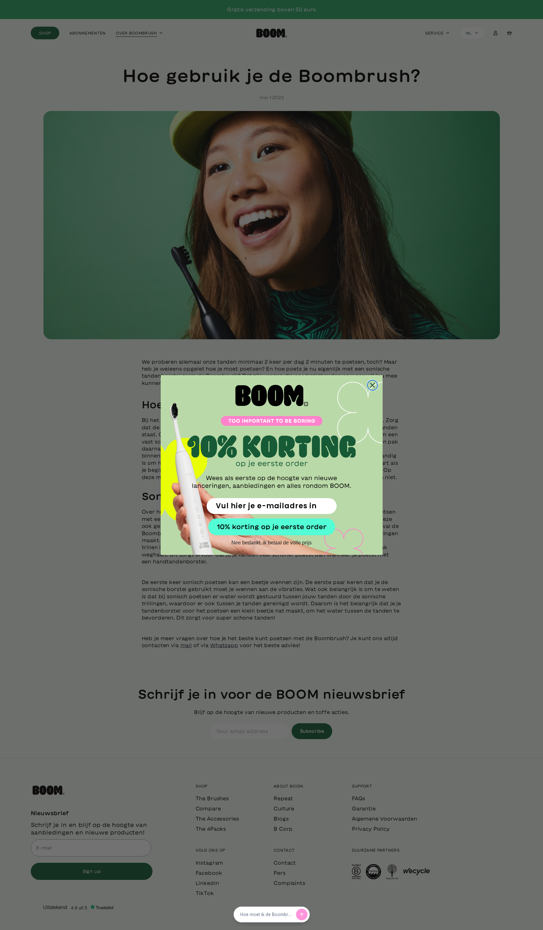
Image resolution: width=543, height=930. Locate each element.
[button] (271, 526)
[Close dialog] (372, 385)
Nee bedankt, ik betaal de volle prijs (271, 542)
